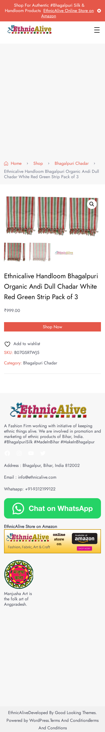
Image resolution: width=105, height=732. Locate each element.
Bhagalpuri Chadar (40, 363)
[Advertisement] (52, 103)
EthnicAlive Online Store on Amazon (67, 13)
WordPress (39, 720)
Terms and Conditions (69, 720)
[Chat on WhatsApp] (52, 508)
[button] (92, 204)
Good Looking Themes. (76, 713)
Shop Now (52, 327)
